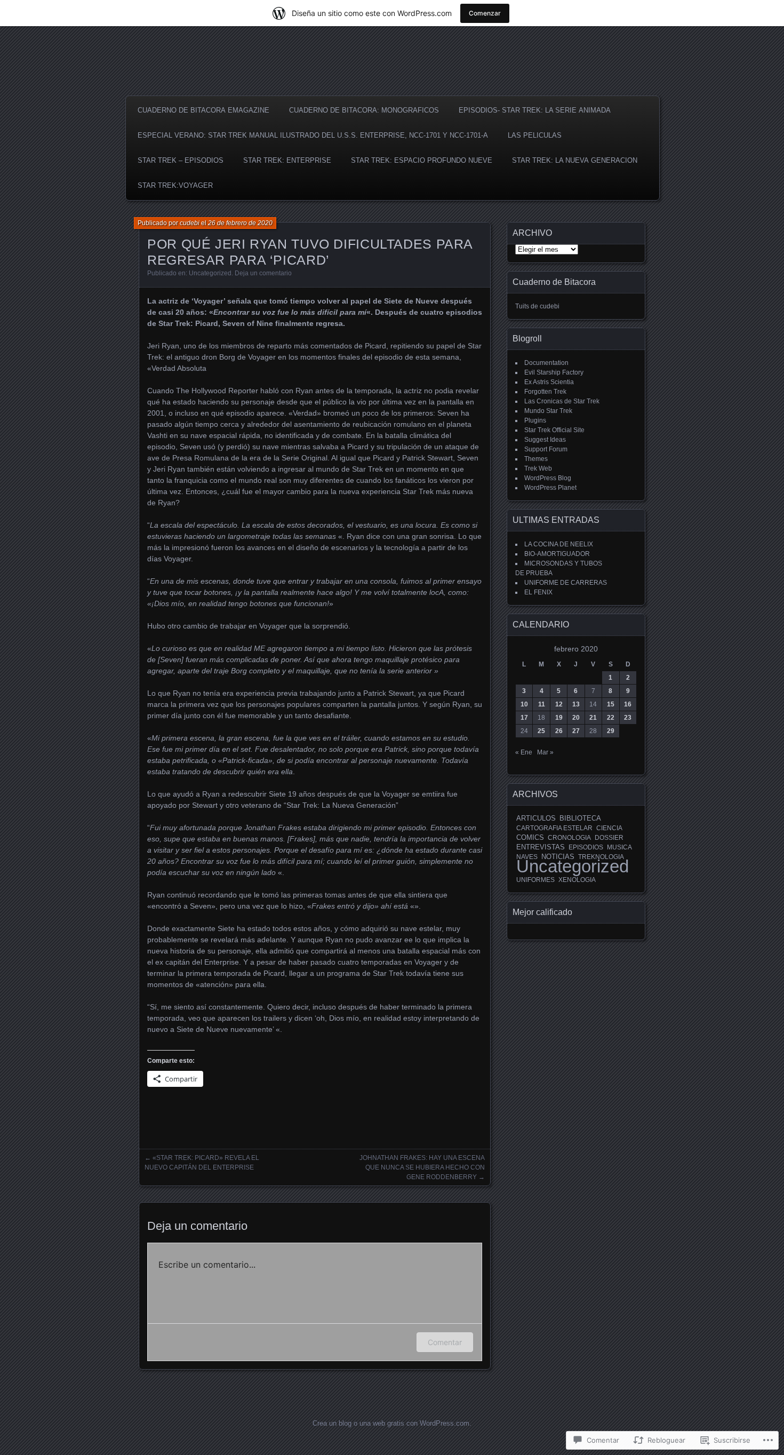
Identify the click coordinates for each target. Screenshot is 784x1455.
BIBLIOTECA (580, 818)
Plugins (535, 420)
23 (627, 717)
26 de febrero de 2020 (240, 223)
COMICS (530, 837)
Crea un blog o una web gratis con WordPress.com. (392, 1423)
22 (610, 717)
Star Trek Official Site (554, 430)
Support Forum (545, 449)
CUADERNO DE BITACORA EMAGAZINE (203, 110)
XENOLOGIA (577, 880)
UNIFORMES (535, 880)
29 (610, 731)
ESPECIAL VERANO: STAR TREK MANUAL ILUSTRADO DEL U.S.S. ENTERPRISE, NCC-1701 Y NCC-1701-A (313, 135)
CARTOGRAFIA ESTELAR (554, 828)
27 (576, 731)
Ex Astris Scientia (549, 382)
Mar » (545, 752)
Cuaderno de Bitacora (554, 282)
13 (576, 704)
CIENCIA (609, 828)
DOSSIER (609, 837)
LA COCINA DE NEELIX (558, 544)
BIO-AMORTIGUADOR (557, 554)
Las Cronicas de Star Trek (561, 401)
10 (524, 704)
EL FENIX (538, 592)
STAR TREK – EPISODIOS (180, 160)
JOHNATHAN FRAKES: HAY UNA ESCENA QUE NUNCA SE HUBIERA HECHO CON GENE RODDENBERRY (422, 1167)
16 (627, 704)
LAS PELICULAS (535, 135)
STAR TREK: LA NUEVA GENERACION (574, 160)
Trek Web (538, 468)
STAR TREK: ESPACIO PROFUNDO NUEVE (421, 160)
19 (559, 717)
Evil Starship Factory (553, 372)
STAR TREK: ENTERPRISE (287, 160)
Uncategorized (210, 273)
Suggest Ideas (545, 439)
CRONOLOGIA (569, 837)
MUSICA (619, 847)
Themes (536, 459)
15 (610, 704)
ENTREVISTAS (540, 847)
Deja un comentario (263, 273)
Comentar (445, 1342)
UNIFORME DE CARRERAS (565, 582)
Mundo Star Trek (548, 411)
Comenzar (485, 13)
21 (593, 717)
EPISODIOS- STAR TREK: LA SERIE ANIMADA (535, 110)
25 (541, 731)
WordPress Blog (547, 478)
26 (559, 731)
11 (541, 704)
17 (524, 717)
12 (559, 704)
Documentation (546, 363)
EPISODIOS (586, 847)
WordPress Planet (550, 487)
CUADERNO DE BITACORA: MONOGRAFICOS (364, 110)
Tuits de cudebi (537, 306)
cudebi (189, 223)
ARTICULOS (536, 818)
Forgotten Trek (545, 391)
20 (576, 717)
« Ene (523, 752)
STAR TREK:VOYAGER (175, 185)
